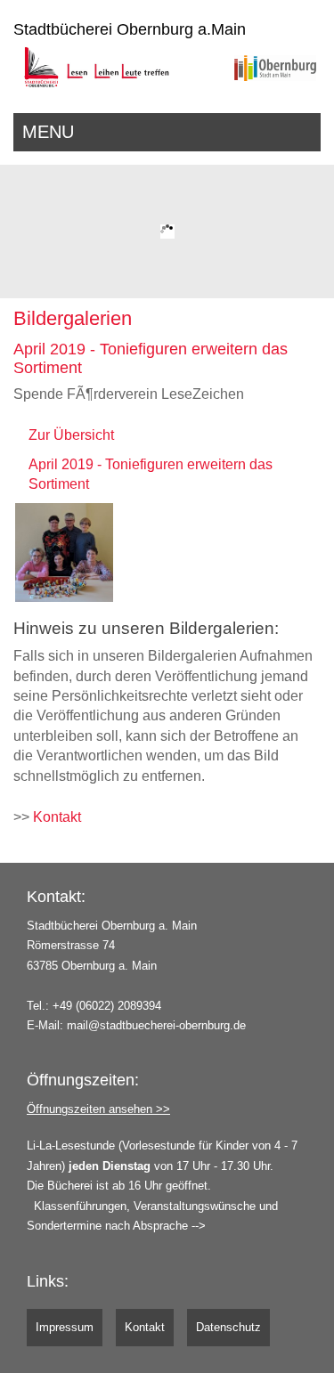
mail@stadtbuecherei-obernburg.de (156, 1025)
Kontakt (57, 817)
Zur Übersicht (71, 435)
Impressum (65, 1327)
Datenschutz (228, 1327)
